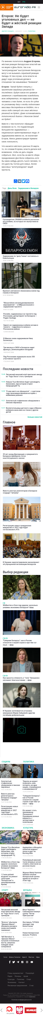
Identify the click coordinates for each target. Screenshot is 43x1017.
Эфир (38, 957)
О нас (31, 986)
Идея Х (24, 957)
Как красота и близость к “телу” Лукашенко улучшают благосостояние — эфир (21, 679)
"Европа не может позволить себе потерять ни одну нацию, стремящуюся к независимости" (32, 785)
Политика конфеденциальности (21, 1000)
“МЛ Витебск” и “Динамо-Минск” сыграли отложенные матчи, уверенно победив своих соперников (10, 942)
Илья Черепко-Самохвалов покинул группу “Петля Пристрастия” (31, 913)
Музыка (27, 890)
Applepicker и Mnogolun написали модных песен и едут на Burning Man (32, 850)
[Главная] (24, 7)
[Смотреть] (4, 603)
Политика (31, 31)
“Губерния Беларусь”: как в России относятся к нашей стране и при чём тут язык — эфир (19, 642)
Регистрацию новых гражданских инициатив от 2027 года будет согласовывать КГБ (17, 528)
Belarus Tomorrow (14, 957)
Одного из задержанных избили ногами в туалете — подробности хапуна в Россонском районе (20, 327)
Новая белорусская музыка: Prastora (31, 934)
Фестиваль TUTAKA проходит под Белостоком (31, 924)
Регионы (18, 976)
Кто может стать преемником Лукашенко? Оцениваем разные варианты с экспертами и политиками (31, 816)
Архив (25, 976)
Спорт (5, 890)
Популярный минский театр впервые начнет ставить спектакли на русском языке (32, 863)
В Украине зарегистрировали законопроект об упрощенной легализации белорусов (21, 563)
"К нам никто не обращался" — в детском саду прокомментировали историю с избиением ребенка (23, 393)
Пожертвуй (30, 973)
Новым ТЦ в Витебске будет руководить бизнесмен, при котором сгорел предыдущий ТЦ (23, 384)
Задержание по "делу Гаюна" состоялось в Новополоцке (20, 257)
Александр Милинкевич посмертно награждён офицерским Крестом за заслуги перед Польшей (21, 746)
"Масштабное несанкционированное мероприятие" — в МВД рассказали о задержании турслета (18, 305)
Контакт (22, 982)
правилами (32, 997)
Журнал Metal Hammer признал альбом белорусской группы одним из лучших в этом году (32, 877)
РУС (23, 2)
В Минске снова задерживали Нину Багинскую (18, 339)
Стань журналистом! (15, 973)
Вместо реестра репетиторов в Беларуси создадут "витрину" (20, 492)
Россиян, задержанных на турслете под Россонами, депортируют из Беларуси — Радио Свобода (20, 316)
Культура (28, 828)
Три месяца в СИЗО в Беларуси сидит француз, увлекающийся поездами (19, 348)
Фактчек (31, 957)
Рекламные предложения (17, 986)
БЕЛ (19, 2)
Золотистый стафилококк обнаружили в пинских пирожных (23, 402)
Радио (10, 976)
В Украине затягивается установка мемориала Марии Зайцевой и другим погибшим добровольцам (19, 713)
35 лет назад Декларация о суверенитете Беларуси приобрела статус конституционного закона (20, 456)
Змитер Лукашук (8, 31)
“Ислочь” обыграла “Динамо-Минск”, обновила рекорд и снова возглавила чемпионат (9, 926)
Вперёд (41, 1010)
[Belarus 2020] (24, 1010)
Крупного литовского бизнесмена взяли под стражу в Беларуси (21, 292)
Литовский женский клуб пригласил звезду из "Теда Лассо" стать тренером (24, 375)
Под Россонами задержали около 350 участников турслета (19, 358)
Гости (5, 957)
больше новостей (35, 417)
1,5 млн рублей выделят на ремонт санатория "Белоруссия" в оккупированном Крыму (9, 879)
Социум (6, 761)
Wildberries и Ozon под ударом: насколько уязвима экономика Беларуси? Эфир (20, 606)
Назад (1, 1010)
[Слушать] (7, 638)
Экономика (8, 828)
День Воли (12, 188)
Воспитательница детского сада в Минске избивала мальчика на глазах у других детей (23, 410)
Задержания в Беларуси (28, 188)
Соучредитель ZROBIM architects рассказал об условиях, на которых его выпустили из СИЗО (21, 221)
